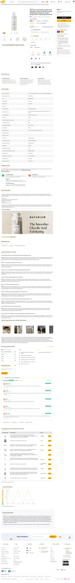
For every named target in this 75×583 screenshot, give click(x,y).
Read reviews (49, 380)
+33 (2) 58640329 (67, 557)
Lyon (51, 549)
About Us (3, 547)
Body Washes (4, 245)
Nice (51, 554)
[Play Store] (66, 565)
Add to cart (64, 17)
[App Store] (66, 562)
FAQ (14, 554)
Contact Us (3, 549)
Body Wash (29, 4)
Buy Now (38, 64)
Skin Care (16, 4)
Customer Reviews (17, 551)
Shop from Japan (17, 576)
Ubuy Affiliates (16, 564)
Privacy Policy (36, 579)
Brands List (16, 549)
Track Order (3, 556)
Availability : (32, 26)
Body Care (20, 4)
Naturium (31, 8)
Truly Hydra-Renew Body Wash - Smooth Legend (18, 478)
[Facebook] (61, 579)
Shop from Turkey (48, 576)
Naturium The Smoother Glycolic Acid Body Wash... (40, 4)
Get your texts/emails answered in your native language (69, 552)
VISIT (50, 436)
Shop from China (40, 576)
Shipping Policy (4, 559)
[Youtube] (65, 579)
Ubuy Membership (4, 563)
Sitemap (2, 554)
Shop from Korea (33, 576)
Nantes (51, 556)
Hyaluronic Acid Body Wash (20, 245)
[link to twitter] (17, 33)
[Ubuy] (3, 2)
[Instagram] (63, 579)
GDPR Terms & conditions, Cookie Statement (18, 562)
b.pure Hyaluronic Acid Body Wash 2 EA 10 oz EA (18, 440)
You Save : (38, 20)
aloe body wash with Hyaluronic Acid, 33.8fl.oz (18, 464)
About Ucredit (16, 556)
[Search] (47, 2)
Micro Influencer (4, 561)
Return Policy (16, 553)
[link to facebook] (14, 33)
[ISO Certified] (11, 571)
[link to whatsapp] (11, 33)
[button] (53, 2)
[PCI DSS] (3, 571)
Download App (16, 547)
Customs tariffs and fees (6, 558)
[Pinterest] (69, 579)
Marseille (52, 551)
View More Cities (53, 561)
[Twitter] (67, 579)
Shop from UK (10, 576)
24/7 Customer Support (68, 549)
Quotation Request (4, 551)
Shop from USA (3, 576)
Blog (14, 559)
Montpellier (52, 559)
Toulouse (52, 553)
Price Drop (46, 20)
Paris (51, 547)
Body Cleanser (24, 4)
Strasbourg (52, 558)
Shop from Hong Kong (25, 576)
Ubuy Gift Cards (17, 558)
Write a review (4, 373)
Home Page (3, 4)
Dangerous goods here (26, 170)
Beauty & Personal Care (10, 4)
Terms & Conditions (29, 579)
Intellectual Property (5, 553)
